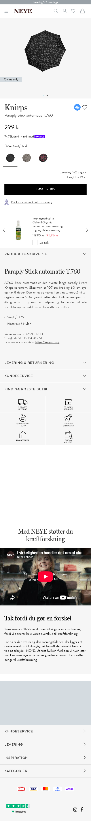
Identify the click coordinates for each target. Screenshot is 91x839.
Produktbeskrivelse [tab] (25, 254)
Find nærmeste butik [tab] (25, 389)
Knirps (15, 107)
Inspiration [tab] (16, 758)
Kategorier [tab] (15, 771)
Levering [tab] (13, 744)
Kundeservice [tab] (18, 376)
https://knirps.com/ (47, 342)
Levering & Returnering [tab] (29, 363)
